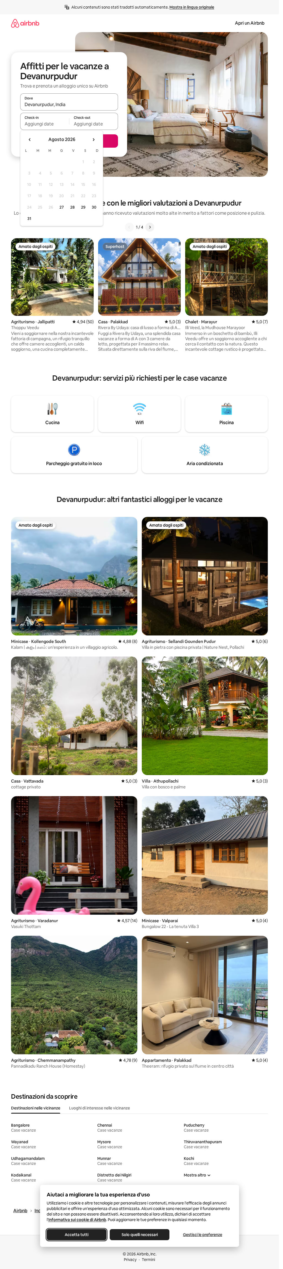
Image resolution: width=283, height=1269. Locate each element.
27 (61, 207)
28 (72, 207)
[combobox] (69, 104)
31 (29, 218)
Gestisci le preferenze (202, 1234)
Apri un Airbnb (249, 23)
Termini (148, 1259)
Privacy (130, 1259)
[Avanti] (149, 227)
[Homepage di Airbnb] (25, 23)
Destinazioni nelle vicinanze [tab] (35, 1108)
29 (83, 207)
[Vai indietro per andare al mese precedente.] (30, 139)
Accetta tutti (76, 1234)
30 (94, 207)
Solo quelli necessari (139, 1234)
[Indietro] (129, 227)
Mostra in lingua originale (191, 7)
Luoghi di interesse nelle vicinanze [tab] (99, 1108)
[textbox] (45, 124)
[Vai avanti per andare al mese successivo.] (93, 139)
